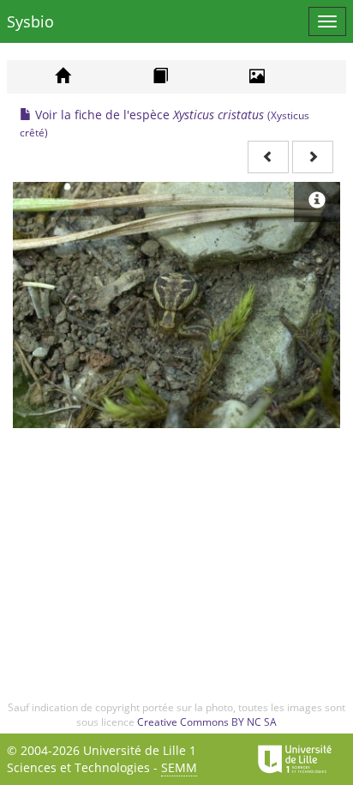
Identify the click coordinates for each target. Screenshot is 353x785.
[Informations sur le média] (317, 202)
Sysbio (30, 21)
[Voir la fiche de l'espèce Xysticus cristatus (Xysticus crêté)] (176, 305)
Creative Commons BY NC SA (207, 722)
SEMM (179, 767)
